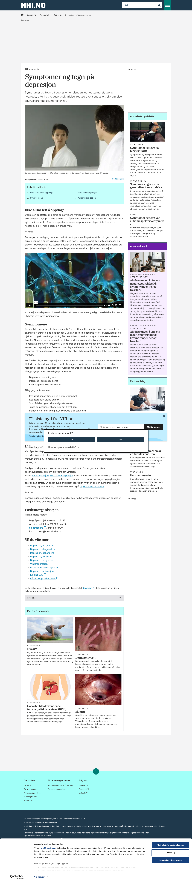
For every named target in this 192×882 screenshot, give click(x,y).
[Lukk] (164, 416)
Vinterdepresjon (39, 563)
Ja (71, 439)
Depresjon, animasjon (42, 571)
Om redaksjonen (30, 789)
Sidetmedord (36, 527)
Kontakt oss (29, 800)
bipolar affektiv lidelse (92, 486)
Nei (120, 439)
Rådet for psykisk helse (42, 578)
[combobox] (137, 5)
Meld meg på (153, 427)
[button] (167, 5)
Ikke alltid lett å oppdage (41, 192)
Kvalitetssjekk (118, 179)
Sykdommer (32, 15)
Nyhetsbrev (84, 785)
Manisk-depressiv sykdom (44, 567)
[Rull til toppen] (96, 771)
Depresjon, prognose (41, 560)
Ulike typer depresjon (87, 192)
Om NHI (27, 785)
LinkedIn (82, 793)
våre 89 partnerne (48, 848)
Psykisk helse (45, 15)
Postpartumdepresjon (61, 475)
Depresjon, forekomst (42, 556)
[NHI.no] (22, 15)
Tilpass (168, 853)
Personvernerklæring (56, 789)
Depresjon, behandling (42, 552)
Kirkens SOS (36, 574)
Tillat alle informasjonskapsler (170, 845)
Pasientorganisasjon (86, 198)
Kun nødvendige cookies (170, 860)
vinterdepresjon (40, 475)
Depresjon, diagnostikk (42, 549)
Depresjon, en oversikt (42, 545)
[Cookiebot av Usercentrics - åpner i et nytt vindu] (16, 877)
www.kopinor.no (114, 826)
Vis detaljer (39, 877)
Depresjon (58, 15)
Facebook (83, 789)
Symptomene (36, 198)
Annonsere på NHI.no (33, 793)
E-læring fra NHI (30, 797)
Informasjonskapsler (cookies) (60, 785)
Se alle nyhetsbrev (38, 436)
